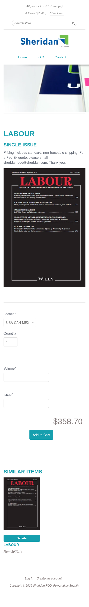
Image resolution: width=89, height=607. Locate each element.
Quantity (10, 333)
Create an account (49, 578)
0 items (36, 13)
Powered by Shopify (66, 585)
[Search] (73, 22)
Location (10, 313)
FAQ (40, 57)
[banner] (44, 41)
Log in (29, 578)
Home (22, 57)
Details (22, 538)
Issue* (8, 394)
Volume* (10, 368)
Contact (60, 57)
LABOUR (11, 545)
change (57, 6)
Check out (57, 13)
